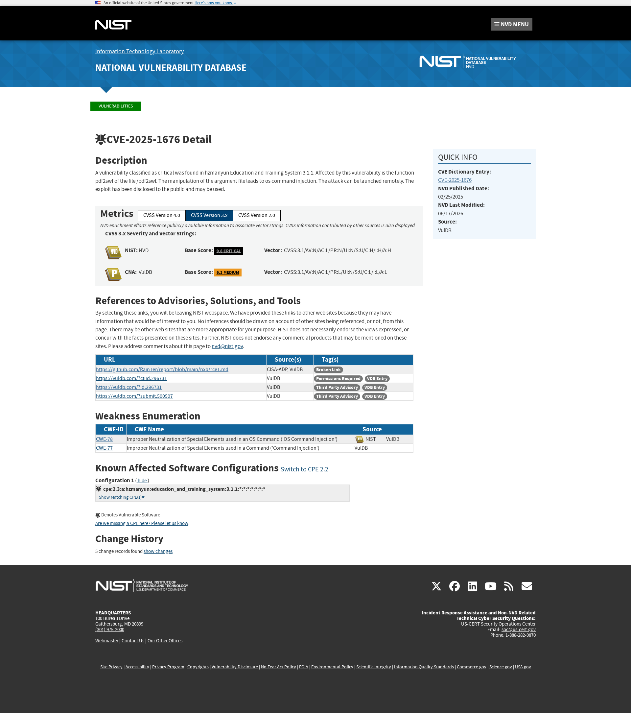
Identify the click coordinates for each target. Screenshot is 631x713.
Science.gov (500, 667)
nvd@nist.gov (227, 346)
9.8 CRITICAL (229, 250)
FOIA (303, 667)
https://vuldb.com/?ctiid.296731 (131, 378)
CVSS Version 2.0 (256, 215)
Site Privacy (111, 667)
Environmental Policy (332, 667)
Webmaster (106, 640)
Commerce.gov (471, 667)
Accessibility (137, 667)
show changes (158, 551)
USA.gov (523, 667)
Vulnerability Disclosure (235, 667)
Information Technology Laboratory (139, 51)
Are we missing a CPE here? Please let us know (141, 523)
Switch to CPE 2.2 (304, 469)
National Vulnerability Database (170, 67)
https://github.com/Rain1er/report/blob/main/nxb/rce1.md (162, 369)
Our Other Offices (165, 641)
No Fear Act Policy (278, 667)
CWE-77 (104, 448)
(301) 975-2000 (109, 629)
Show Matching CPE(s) (120, 497)
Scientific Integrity (373, 667)
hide (142, 481)
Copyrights (198, 667)
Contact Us (133, 640)
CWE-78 (104, 439)
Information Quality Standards (424, 667)
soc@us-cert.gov (519, 629)
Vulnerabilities (116, 106)
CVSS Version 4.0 (161, 215)
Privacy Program (168, 667)
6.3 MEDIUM (228, 272)
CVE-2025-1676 (455, 180)
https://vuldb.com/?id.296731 (129, 387)
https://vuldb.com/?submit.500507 (134, 396)
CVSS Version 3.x (209, 215)
